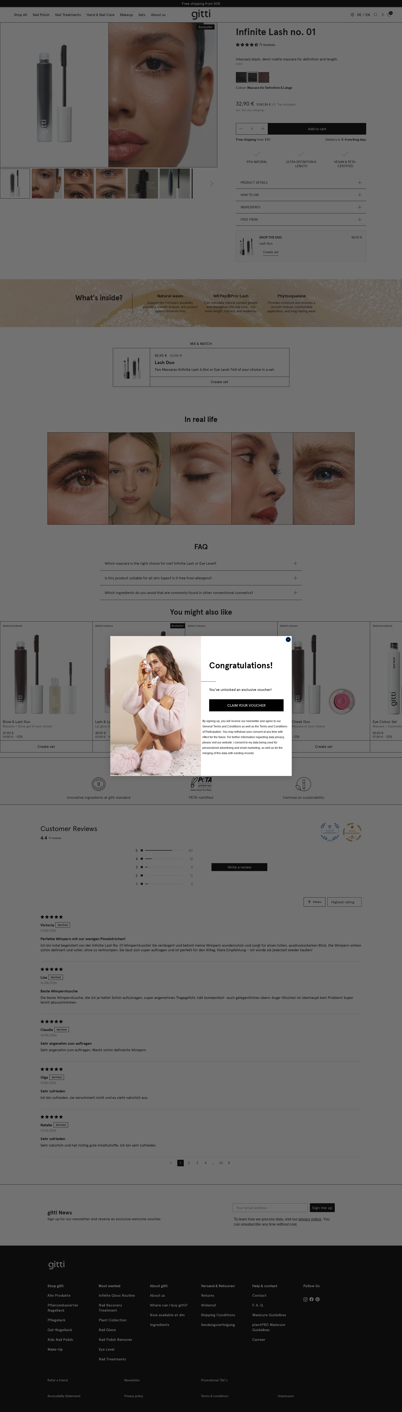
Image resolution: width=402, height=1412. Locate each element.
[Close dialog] (288, 639)
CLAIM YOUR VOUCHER (246, 705)
